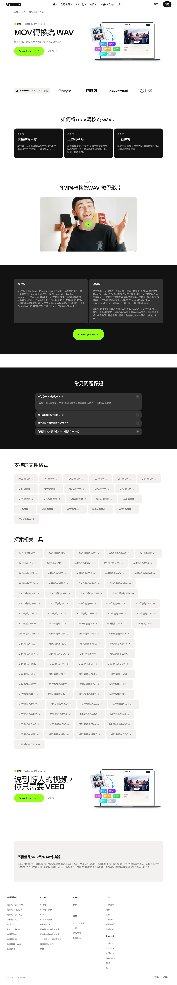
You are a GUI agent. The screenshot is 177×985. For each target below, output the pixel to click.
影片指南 (77, 938)
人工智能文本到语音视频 (50, 939)
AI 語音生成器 (46, 919)
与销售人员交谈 (107, 4)
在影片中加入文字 (15, 914)
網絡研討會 (78, 933)
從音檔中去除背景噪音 (49, 929)
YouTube (109, 943)
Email (108, 968)
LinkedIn (110, 948)
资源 (92, 4)
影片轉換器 (12, 939)
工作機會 (110, 904)
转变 (23, 12)
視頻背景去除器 (47, 944)
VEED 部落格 (78, 923)
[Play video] (88, 224)
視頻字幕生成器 (14, 929)
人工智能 (79, 4)
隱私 (108, 909)
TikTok (109, 963)
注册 (167, 4)
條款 (108, 914)
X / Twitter (110, 953)
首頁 (16, 12)
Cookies (109, 919)
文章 (75, 928)
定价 (120, 4)
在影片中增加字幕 (15, 909)
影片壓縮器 (12, 934)
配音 (42, 949)
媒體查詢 (110, 929)
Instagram (110, 958)
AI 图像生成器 (46, 909)
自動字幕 (11, 924)
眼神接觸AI (45, 924)
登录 (156, 4)
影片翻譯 (11, 949)
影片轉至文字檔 (14, 944)
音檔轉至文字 (13, 919)
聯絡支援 (110, 924)
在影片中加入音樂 (15, 904)
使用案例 (65, 4)
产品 (53, 4)
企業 (75, 909)
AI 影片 (43, 914)
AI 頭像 (43, 904)
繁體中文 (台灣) (161, 977)
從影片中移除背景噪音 (49, 934)
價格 (75, 904)
